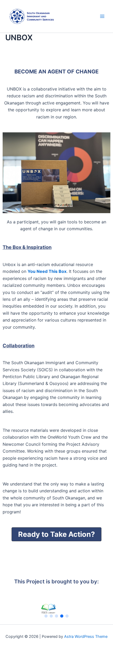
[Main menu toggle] (102, 16)
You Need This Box (47, 271)
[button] (56, 534)
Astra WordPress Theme (85, 636)
